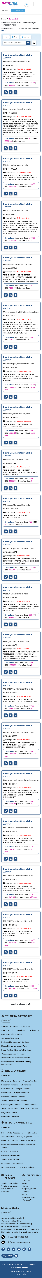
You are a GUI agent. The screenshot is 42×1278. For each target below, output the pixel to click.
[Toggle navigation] (36, 4)
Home (3, 19)
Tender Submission (9, 1183)
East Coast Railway (26, 1167)
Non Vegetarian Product (11, 1034)
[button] (34, 42)
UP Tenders (6, 1092)
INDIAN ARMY (32, 1133)
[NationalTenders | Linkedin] (13, 1249)
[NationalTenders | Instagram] (29, 1249)
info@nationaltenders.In (19, 1242)
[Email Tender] (15, 92)
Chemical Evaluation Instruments (15, 1058)
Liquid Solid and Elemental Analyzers (16, 1050)
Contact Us (27, 1200)
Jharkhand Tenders (9, 1108)
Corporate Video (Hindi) (11, 1221)
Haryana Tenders (21, 1092)
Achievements (28, 1197)
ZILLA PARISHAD (7, 1137)
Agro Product (7, 1030)
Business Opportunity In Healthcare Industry (20, 1229)
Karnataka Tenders (29, 1108)
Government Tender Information (15, 1226)
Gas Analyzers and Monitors (13, 1054)
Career (25, 1186)
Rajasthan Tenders (9, 1085)
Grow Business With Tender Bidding (16, 1223)
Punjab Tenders (23, 1089)
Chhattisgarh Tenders (11, 1104)
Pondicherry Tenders (10, 1116)
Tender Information (9, 1186)
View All (6, 1021)
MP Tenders (26, 1085)
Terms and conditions (21, 1271)
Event (24, 1183)
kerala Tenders (30, 1104)
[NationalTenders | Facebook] (3, 1249)
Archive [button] (26, 37)
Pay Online (7, 1255)
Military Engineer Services (28, 1137)
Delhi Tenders (7, 1089)
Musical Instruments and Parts (14, 1046)
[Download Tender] (10, 92)
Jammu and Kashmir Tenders (14, 1100)
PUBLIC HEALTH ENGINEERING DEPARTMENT (18, 1141)
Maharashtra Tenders (10, 1081)
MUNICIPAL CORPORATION (12, 1163)
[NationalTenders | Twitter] (8, 1249)
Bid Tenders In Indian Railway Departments (19, 1232)
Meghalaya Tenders (10, 1112)
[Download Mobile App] (16, 1256)
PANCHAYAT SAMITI (9, 1151)
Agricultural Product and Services (15, 1026)
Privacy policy (21, 1274)
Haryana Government (10, 1155)
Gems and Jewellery (10, 1038)
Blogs (24, 1194)
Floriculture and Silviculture (27, 1030)
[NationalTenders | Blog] (24, 1249)
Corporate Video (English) (12, 1218)
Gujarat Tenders (30, 1081)
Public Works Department (12, 1133)
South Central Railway (10, 1159)
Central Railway (8, 1167)
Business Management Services (15, 1042)
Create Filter (19, 10)
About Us (26, 1180)
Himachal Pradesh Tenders (13, 1096)
